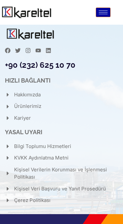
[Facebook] (7, 50)
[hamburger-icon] (103, 12)
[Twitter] (18, 50)
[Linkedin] (48, 50)
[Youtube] (38, 50)
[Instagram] (28, 50)
